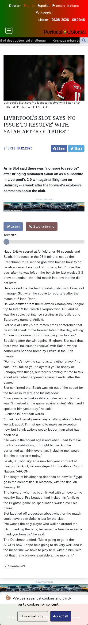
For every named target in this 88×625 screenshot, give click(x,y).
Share (60, 148)
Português (44, 13)
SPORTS (9, 147)
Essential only (32, 616)
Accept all (60, 616)
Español (44, 6)
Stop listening (43, 226)
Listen (15, 226)
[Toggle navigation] (8, 30)
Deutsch (15, 6)
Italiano (73, 6)
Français (58, 6)
